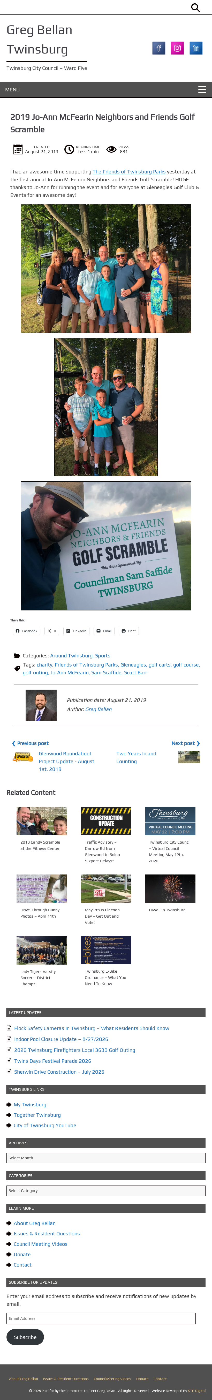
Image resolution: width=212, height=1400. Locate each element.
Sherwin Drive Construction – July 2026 (59, 1072)
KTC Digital (197, 1391)
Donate (22, 1254)
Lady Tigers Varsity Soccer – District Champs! (38, 977)
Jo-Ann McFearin (69, 672)
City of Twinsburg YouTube (45, 1125)
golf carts (160, 665)
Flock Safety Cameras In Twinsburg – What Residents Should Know (91, 1028)
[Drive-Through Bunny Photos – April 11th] (42, 888)
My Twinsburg (30, 1104)
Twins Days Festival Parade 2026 (52, 1061)
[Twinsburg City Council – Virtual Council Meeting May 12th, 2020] (170, 821)
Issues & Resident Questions (47, 1233)
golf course (186, 665)
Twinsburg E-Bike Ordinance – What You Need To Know (105, 977)
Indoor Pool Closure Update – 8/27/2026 (61, 1039)
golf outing (35, 672)
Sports (102, 655)
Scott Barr (135, 672)
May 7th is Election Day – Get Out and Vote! (102, 916)
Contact (23, 1265)
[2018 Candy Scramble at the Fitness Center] (42, 821)
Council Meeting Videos (40, 1244)
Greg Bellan (98, 709)
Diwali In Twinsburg (167, 909)
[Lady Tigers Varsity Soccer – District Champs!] (42, 950)
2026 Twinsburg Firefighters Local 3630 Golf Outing (74, 1050)
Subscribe (25, 1337)
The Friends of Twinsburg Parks (129, 171)
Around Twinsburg (71, 655)
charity (44, 665)
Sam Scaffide (106, 672)
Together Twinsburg (37, 1115)
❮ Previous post (30, 743)
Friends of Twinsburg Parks (86, 665)
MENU (12, 89)
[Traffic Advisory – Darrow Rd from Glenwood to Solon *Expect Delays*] (106, 821)
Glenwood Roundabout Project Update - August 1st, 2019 (66, 761)
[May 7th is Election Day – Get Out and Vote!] (106, 888)
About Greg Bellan (35, 1223)
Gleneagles (133, 665)
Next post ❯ (186, 743)
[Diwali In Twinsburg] (170, 888)
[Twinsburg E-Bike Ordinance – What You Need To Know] (106, 950)
